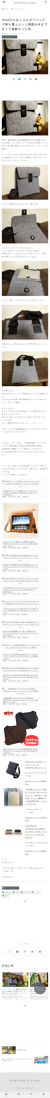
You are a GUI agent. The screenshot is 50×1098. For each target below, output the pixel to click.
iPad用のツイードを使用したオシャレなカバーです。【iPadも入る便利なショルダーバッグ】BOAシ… (20, 493)
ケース (36, 892)
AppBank (19, 429)
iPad (17, 892)
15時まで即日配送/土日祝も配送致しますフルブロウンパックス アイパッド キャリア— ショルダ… (20, 567)
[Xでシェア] (14, 79)
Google (8, 892)
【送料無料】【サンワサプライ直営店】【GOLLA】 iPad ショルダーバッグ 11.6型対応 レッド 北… (20, 700)
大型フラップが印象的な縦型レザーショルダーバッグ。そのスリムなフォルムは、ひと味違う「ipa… (21, 656)
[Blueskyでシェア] (19, 79)
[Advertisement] (25, 90)
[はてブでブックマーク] (30, 79)
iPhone (27, 892)
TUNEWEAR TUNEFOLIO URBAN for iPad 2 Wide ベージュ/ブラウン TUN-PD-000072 (36, 832)
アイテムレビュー (11, 888)
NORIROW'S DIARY (25, 3)
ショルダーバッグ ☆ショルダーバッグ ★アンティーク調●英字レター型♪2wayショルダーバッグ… (20, 610)
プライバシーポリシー (25, 1088)
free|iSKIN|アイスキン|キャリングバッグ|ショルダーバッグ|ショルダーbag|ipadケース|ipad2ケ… (20, 590)
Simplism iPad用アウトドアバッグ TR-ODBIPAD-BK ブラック (36, 765)
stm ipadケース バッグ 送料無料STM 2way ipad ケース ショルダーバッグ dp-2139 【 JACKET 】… (20, 751)
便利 (6, 896)
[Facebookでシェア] (25, 79)
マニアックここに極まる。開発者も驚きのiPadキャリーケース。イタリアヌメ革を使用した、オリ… (20, 544)
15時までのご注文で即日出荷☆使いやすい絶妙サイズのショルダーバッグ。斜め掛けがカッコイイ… (21, 677)
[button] (36, 79)
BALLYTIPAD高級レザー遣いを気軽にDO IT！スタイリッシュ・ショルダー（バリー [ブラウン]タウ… (20, 633)
